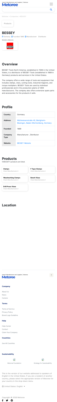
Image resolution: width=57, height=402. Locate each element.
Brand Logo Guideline (10, 315)
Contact (5, 329)
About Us (5, 292)
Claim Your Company (9, 332)
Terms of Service (8, 309)
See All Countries (8, 343)
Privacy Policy (7, 312)
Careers (5, 298)
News (4, 295)
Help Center (6, 326)
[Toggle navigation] (51, 4)
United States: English (13, 386)
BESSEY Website (7, 40)
